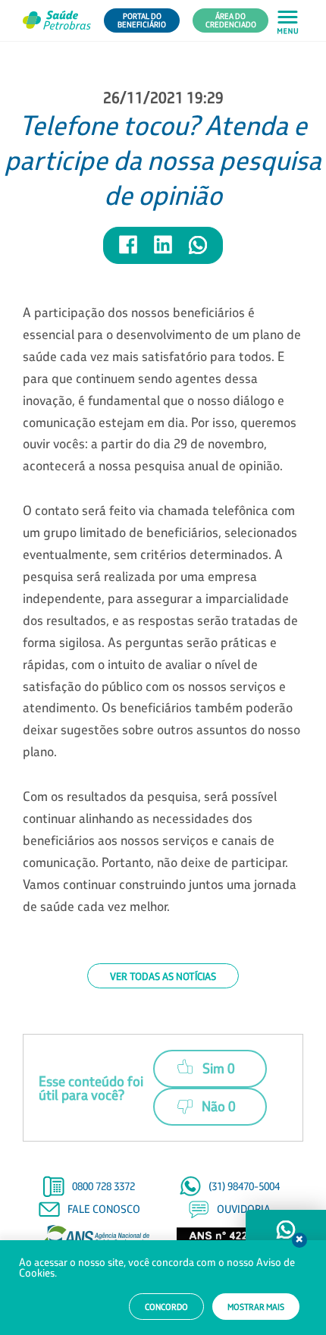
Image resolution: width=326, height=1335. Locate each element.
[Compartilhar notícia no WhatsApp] (198, 251)
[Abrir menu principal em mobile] (287, 21)
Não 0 (219, 1106)
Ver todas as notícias (163, 975)
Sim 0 (218, 1068)
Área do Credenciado (230, 20)
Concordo (166, 1307)
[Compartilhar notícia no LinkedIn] (164, 251)
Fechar (299, 1240)
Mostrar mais (255, 1307)
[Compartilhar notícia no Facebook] (129, 251)
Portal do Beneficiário (142, 20)
